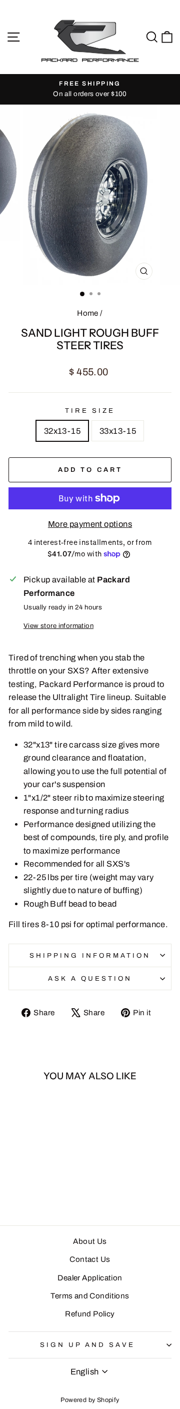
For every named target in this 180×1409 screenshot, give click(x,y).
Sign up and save (87, 1344)
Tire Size (90, 410)
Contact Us (90, 1259)
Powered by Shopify (89, 1399)
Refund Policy (89, 1314)
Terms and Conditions (89, 1296)
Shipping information (90, 955)
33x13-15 (118, 430)
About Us (89, 1241)
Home (87, 313)
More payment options (90, 523)
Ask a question (90, 978)
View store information (59, 625)
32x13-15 (62, 430)
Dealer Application (90, 1278)
